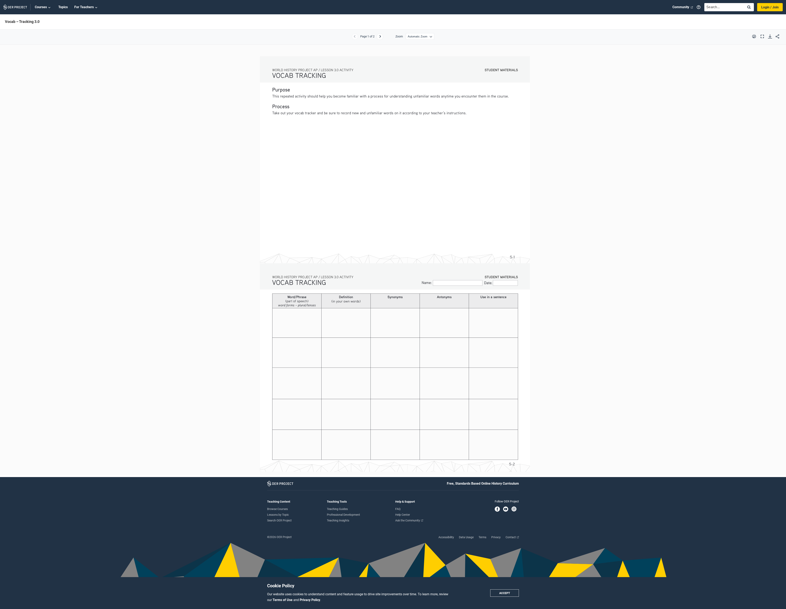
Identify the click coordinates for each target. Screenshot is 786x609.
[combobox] (723, 7)
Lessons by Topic (278, 514)
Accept (504, 593)
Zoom (399, 36)
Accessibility (446, 537)
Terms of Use (283, 600)
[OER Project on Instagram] (514, 509)
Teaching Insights (338, 520)
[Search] (748, 7)
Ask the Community (408, 520)
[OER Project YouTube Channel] (505, 509)
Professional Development (343, 514)
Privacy (496, 537)
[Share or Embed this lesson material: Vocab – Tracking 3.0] (777, 36)
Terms (482, 537)
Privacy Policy (310, 600)
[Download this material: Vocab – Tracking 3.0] (770, 36)
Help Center (402, 514)
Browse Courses (277, 509)
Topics (63, 7)
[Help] (698, 7)
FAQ (398, 509)
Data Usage (466, 537)
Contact (511, 537)
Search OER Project (279, 520)
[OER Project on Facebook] (497, 509)
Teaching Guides (337, 509)
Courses (41, 7)
